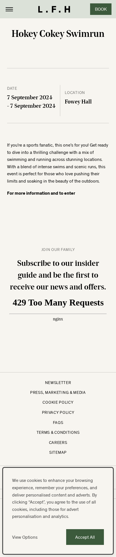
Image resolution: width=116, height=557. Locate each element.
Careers (58, 442)
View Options (24, 537)
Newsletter (58, 382)
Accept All (85, 537)
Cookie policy (58, 402)
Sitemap (58, 452)
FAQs (58, 422)
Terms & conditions (58, 432)
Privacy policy (58, 412)
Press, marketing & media (58, 392)
